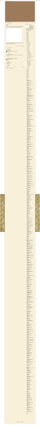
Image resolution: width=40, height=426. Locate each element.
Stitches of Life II (28, 84)
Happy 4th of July (28, 334)
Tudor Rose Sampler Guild (29, 181)
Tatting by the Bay (29, 138)
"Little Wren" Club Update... (29, 171)
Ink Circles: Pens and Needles (30, 275)
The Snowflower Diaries (29, 199)
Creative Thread (28, 313)
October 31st (28, 288)
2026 (27, 33)
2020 (27, 38)
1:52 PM (8, 56)
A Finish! (27, 282)
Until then (27, 91)
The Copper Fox (28, 117)
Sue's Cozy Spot (28, 197)
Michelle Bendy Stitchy (29, 221)
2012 (27, 71)
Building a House (29, 61)
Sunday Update (28, 210)
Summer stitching (28, 260)
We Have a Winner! (28, 208)
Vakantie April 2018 (28, 236)
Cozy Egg (28, 322)
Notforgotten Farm (29, 108)
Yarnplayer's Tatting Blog (29, 115)
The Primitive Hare (29, 123)
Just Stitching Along (29, 130)
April (27, 49)
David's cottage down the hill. (30, 225)
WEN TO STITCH (28, 404)
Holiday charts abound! (29, 153)
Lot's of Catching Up (28, 372)
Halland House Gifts (29, 195)
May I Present (28, 93)
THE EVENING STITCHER (29, 159)
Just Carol (28, 140)
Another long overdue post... (29, 80)
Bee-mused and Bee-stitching (30, 119)
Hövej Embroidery (10, 22)
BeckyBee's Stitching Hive (29, 411)
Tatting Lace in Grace (29, 104)
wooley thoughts (28, 132)
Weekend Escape (29, 63)
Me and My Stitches (29, 189)
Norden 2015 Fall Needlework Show (30, 329)
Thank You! (28, 393)
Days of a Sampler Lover (29, 179)
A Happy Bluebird (28, 187)
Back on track (28, 87)
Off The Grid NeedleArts (29, 294)
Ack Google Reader (28, 397)
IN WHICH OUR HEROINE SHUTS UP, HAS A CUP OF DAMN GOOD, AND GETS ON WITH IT (30, 96)
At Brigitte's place (29, 231)
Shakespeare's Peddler (29, 352)
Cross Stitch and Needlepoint (29, 284)
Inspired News (28, 388)
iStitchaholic (28, 134)
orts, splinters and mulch (29, 217)
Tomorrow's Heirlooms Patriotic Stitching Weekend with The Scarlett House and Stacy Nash (30, 297)
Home (6, 22)
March (28, 50)
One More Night (28, 55)
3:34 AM (8, 64)
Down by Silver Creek (29, 250)
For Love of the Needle (29, 266)
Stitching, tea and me (29, 299)
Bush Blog (28, 213)
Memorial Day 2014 (28, 376)
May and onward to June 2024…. (30, 146)
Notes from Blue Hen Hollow (30, 402)
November (28, 43)
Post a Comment (8, 65)
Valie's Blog (28, 367)
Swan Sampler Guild (29, 348)
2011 (27, 72)
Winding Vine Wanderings (29, 166)
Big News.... (28, 204)
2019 (27, 39)
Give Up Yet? (28, 327)
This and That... (28, 391)
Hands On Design (28, 277)
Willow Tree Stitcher (29, 311)
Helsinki (27, 98)
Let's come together (29, 168)
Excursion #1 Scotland (29, 54)
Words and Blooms (29, 324)
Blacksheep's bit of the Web (30, 136)
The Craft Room (28, 161)
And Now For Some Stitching (30, 56)
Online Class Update (28, 370)
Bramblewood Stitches (29, 355)
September (28, 45)
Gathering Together (28, 144)
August (28, 46)
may (27, 309)
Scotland (27, 336)
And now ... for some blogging (29, 407)
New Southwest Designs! (29, 89)
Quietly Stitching (28, 185)
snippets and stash (29, 350)
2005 (27, 77)
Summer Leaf (28, 234)
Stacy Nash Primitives (29, 252)
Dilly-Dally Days (28, 191)
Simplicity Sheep (28, 395)
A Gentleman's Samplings (29, 380)
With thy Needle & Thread (29, 245)
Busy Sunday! (28, 374)
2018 (27, 40)
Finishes (27, 238)
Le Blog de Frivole (29, 121)
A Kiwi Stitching (28, 106)
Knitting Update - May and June (29, 262)
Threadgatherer (28, 382)
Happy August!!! (28, 202)
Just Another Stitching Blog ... (30, 359)
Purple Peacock (28, 273)
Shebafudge (9, 50)
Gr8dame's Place (28, 357)
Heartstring (28, 193)
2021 (27, 37)
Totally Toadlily (28, 365)
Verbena (27, 215)
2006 (27, 76)
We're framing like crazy (29, 228)
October (28, 44)
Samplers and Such (29, 142)
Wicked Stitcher (28, 223)
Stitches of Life (28, 113)
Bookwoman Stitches (29, 306)
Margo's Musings (28, 318)
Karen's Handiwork (29, 128)
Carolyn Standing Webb (29, 125)
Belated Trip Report (29, 57)
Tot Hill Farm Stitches (29, 304)
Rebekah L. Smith (28, 257)
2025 (27, 34)
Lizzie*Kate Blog (28, 183)
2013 (27, 70)
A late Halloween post (29, 286)
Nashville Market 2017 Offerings (30, 269)
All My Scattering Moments (29, 320)
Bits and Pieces (28, 386)
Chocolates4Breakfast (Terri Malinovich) (12, 58)
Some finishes (28, 100)
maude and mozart (29, 296)
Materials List (28, 338)
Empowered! (28, 206)
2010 (27, 73)
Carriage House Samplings (29, 247)
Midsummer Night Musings (29, 346)
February (28, 51)
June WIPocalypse (28, 163)
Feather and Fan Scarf (29, 362)
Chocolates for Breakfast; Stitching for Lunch (29, 291)
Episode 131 (28, 151)
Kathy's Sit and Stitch (29, 344)
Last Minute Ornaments (29, 280)
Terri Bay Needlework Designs (30, 342)
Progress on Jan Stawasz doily (29, 176)
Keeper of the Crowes (29, 384)
